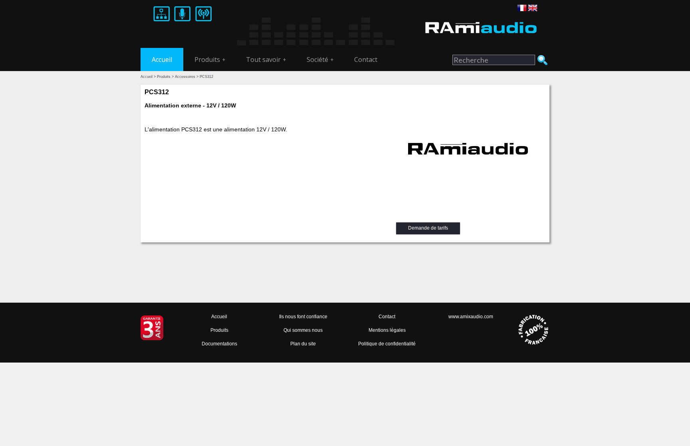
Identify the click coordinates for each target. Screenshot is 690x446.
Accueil (162, 59)
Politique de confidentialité (387, 344)
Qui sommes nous (303, 330)
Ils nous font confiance (303, 316)
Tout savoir (266, 59)
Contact (365, 59)
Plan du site (303, 344)
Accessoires (185, 77)
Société (320, 59)
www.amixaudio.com (470, 316)
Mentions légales (387, 330)
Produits (210, 59)
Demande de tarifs (428, 228)
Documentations (219, 344)
